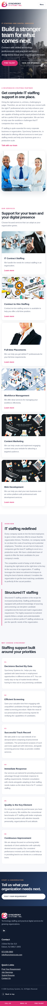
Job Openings (7, 972)
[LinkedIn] (4, 930)
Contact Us (6, 978)
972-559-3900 (7, 952)
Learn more (9, 270)
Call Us (8, 1003)
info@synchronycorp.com (12, 955)
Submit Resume (8, 975)
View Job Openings (30, 63)
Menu (42, 4)
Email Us (23, 1003)
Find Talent (9, 63)
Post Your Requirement (15, 896)
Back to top (8, 994)
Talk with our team (9, 145)
